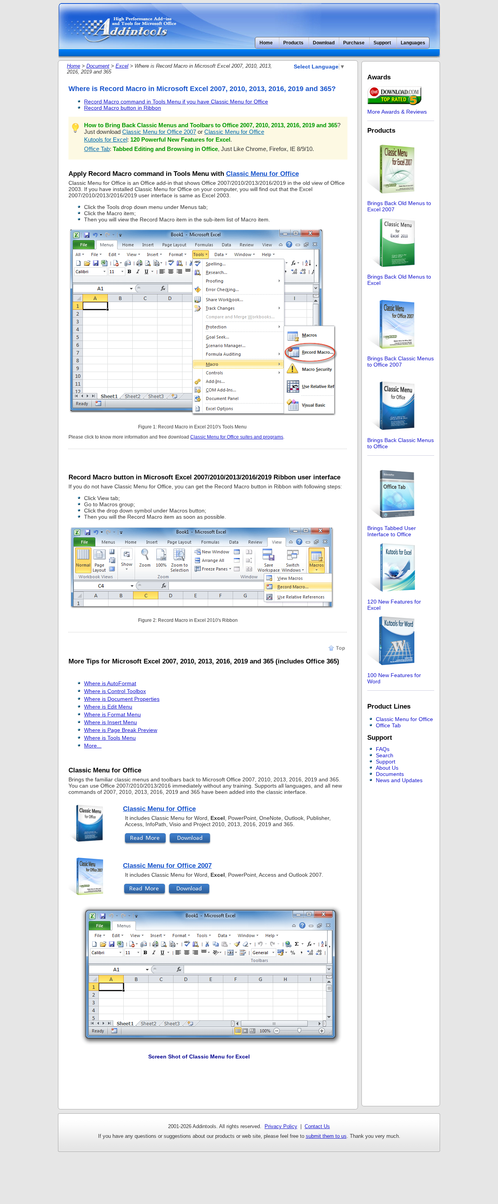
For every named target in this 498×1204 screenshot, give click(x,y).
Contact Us (317, 1126)
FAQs (382, 749)
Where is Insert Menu (110, 722)
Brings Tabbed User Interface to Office (391, 531)
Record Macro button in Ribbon (122, 108)
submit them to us (326, 1136)
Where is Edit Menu (108, 707)
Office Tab (97, 149)
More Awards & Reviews (397, 112)
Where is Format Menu (112, 714)
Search (384, 755)
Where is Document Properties (122, 699)
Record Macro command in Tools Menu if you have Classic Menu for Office (176, 101)
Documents (390, 774)
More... (93, 745)
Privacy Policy (281, 1126)
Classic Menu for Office (234, 131)
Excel (122, 66)
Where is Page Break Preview (120, 730)
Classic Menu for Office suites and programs (236, 437)
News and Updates (399, 780)
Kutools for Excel (105, 139)
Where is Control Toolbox (115, 691)
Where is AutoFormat (110, 683)
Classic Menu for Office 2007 (159, 131)
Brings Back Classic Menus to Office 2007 (400, 361)
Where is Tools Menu (110, 738)
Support (385, 761)
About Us (387, 768)
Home (266, 43)
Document (97, 66)
